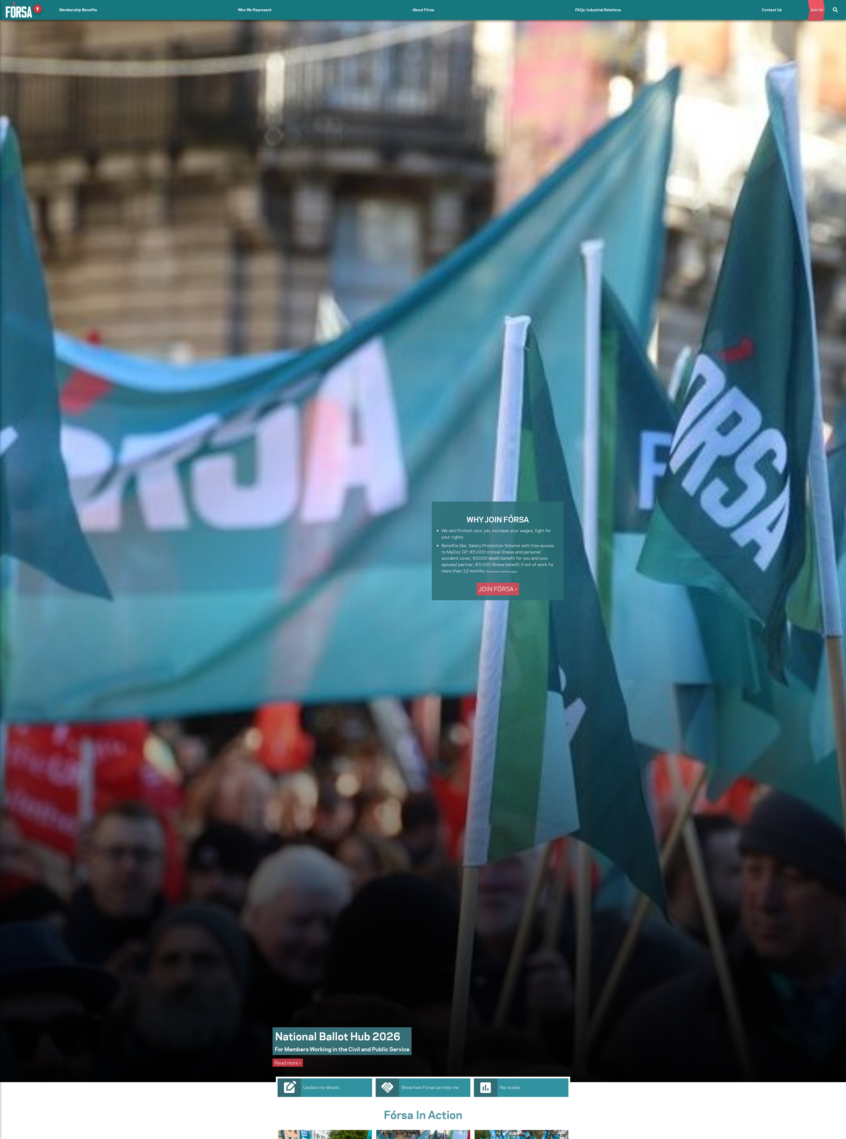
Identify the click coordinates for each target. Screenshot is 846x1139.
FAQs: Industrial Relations (598, 10)
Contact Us (772, 10)
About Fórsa (423, 10)
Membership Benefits (78, 10)
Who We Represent (254, 10)
